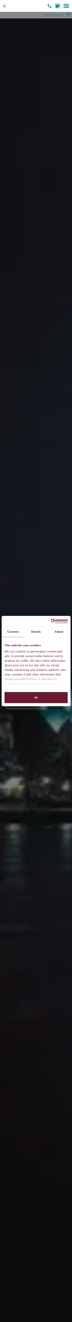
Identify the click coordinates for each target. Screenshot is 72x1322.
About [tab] (59, 631)
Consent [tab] (13, 631)
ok (36, 697)
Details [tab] (36, 631)
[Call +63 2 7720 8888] (50, 6)
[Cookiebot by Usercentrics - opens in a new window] (51, 621)
